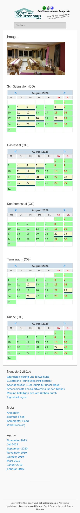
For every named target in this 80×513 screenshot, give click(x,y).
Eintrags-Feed (15, 416)
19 (30, 118)
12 (30, 113)
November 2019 (17, 452)
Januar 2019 (15, 464)
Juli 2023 (12, 444)
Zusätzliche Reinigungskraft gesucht (29, 380)
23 (68, 177)
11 (21, 113)
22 (58, 118)
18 (21, 118)
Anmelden (13, 412)
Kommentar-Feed (18, 420)
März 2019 (13, 460)
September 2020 (17, 448)
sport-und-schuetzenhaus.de (43, 503)
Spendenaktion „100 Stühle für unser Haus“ (33, 384)
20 (40, 118)
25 (21, 124)
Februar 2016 (15, 468)
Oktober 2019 (15, 456)
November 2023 (17, 440)
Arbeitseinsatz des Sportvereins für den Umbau (36, 388)
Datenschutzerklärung (30, 506)
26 (30, 124)
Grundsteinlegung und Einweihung (28, 376)
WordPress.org (16, 424)
